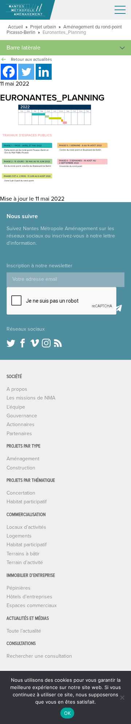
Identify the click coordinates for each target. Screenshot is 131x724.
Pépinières (19, 588)
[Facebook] (9, 72)
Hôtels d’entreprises (29, 597)
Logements (19, 536)
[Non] (122, 697)
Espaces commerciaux (32, 605)
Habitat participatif (27, 502)
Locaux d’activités (26, 527)
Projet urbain (43, 27)
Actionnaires (21, 424)
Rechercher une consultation (39, 656)
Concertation (21, 493)
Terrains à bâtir (23, 554)
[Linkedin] (44, 72)
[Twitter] (26, 72)
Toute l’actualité (24, 631)
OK (67, 713)
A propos (17, 389)
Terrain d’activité (25, 562)
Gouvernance (22, 416)
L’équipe (16, 407)
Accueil (15, 27)
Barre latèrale (23, 47)
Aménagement (23, 459)
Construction (21, 468)
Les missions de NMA (31, 398)
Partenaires (19, 433)
